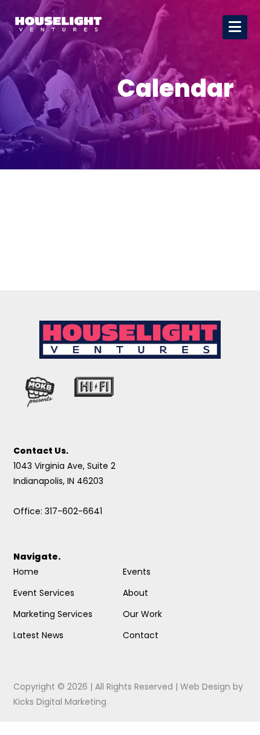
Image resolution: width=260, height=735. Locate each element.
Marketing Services (53, 614)
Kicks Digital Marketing (59, 702)
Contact (140, 635)
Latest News (38, 635)
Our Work (142, 614)
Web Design (205, 687)
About (135, 593)
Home (26, 572)
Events (137, 572)
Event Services (43, 593)
